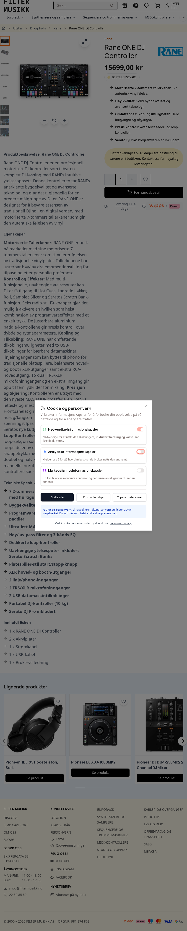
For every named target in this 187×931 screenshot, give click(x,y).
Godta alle (57, 497)
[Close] (146, 406)
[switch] (140, 429)
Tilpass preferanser (129, 497)
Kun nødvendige (93, 497)
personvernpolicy (121, 523)
